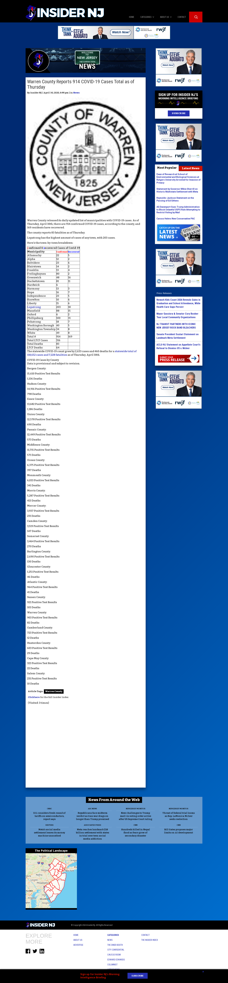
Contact (145, 935)
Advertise (78, 945)
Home (75, 935)
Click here (34, 697)
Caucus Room (114, 954)
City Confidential (115, 949)
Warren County (53, 691)
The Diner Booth (115, 945)
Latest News (190, 168)
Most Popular (167, 167)
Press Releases (164, 293)
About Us (77, 940)
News (76, 92)
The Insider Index (149, 940)
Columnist (112, 964)
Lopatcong (34, 307)
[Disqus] (85, 746)
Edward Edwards (116, 959)
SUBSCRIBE (178, 113)
